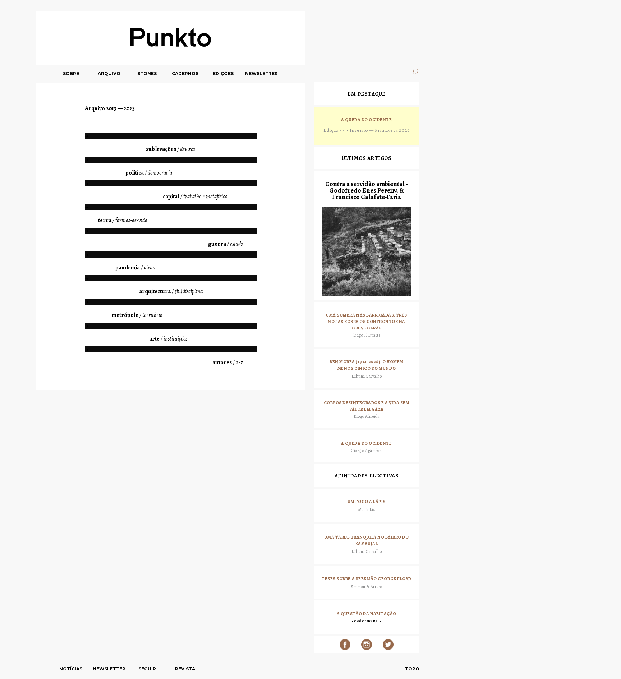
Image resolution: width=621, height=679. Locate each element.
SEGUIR (147, 668)
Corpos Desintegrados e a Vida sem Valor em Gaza (367, 406)
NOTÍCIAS (70, 668)
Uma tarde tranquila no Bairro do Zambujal (366, 540)
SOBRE (71, 73)
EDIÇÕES (223, 73)
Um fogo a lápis (367, 501)
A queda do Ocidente (366, 443)
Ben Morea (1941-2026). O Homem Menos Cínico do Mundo (367, 365)
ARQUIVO (109, 73)
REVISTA (185, 668)
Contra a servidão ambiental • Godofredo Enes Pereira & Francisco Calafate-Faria (366, 190)
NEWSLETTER (261, 73)
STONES (147, 73)
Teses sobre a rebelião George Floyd (366, 579)
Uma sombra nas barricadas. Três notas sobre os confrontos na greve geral (366, 321)
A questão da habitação (366, 613)
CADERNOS (185, 73)
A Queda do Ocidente (366, 120)
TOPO (412, 668)
